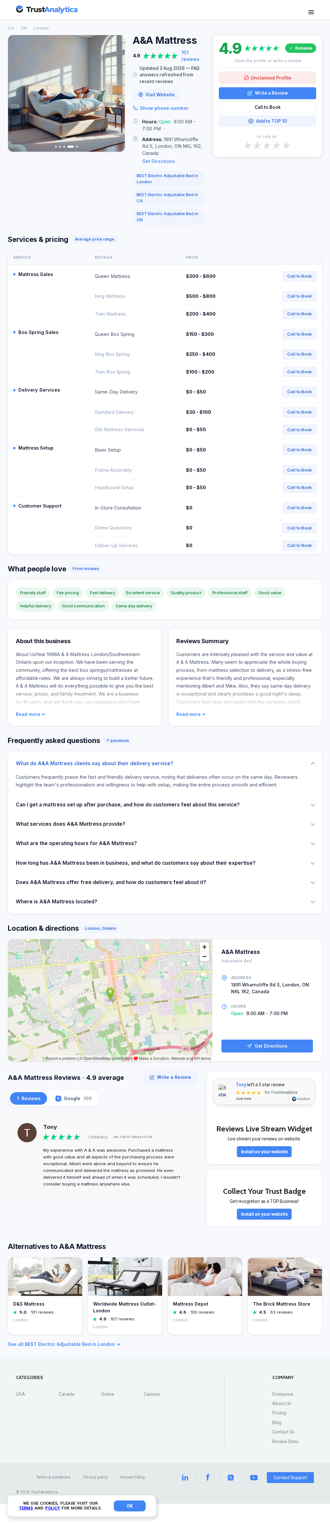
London (41, 28)
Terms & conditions (53, 1477)
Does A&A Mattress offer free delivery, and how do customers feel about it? (111, 882)
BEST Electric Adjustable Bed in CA (167, 198)
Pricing (279, 1412)
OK (130, 1506)
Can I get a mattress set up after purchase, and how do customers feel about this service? (128, 805)
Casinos (152, 1394)
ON (24, 28)
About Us (281, 1403)
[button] (169, 125)
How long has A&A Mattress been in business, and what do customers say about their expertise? (136, 863)
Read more (28, 714)
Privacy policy (95, 1477)
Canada (66, 1394)
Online (107, 1394)
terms (26, 1508)
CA (11, 28)
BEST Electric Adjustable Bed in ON (167, 217)
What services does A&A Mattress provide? (70, 824)
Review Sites (285, 1441)
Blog (276, 1422)
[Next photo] (115, 93)
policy (52, 1508)
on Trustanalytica (133, 1137)
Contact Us (283, 1431)
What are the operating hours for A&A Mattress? (76, 843)
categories (29, 1377)
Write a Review (271, 93)
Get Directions (158, 161)
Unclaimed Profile (271, 78)
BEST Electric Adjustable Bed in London (167, 179)
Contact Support (290, 1477)
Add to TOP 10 (271, 121)
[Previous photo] (17, 93)
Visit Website (160, 94)
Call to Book (268, 107)
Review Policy (133, 1477)
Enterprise (282, 1394)
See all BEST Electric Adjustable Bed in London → (64, 1344)
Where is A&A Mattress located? (56, 902)
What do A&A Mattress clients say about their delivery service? (94, 763)
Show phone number (164, 108)
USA (20, 1394)
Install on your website (264, 1151)
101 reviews (190, 56)
